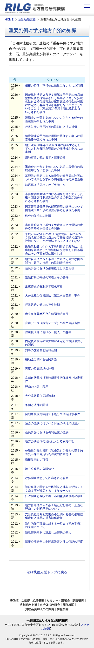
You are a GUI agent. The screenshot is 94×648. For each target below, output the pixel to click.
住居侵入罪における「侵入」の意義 (48, 332)
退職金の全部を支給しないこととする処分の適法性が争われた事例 (54, 119)
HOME (14, 600)
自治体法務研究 (50, 604)
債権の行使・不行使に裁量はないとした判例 (54, 85)
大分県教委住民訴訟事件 (41, 396)
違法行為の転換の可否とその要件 (46, 277)
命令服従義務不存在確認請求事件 (46, 314)
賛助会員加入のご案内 (39, 609)
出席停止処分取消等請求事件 (44, 286)
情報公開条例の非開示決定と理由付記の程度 (54, 541)
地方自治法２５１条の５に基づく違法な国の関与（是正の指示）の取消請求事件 (54, 260)
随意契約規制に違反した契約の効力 (48, 532)
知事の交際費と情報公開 (41, 350)
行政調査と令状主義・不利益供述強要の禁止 (54, 496)
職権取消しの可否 (36, 459)
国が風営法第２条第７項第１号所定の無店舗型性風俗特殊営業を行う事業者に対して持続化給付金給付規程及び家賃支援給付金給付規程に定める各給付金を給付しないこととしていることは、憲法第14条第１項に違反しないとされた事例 (54, 103)
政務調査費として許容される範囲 (46, 478)
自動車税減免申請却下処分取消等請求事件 (52, 414)
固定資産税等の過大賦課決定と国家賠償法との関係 (54, 342)
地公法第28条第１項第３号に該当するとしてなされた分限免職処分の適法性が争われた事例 (54, 148)
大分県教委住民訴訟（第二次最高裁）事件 (52, 295)
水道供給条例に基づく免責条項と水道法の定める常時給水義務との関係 (54, 226)
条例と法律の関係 (36, 405)
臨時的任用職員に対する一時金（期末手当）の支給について (54, 525)
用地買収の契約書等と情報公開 (45, 157)
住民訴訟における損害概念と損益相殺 (49, 268)
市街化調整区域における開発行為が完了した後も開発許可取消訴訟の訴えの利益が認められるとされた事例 (54, 197)
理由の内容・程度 (36, 386)
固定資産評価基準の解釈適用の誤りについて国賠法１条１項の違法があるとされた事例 (54, 208)
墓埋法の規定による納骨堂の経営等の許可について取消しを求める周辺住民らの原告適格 (54, 177)
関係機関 (68, 604)
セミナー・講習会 (58, 600)
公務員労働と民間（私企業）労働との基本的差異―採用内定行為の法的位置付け (54, 452)
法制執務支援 (28, 604)
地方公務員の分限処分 (39, 469)
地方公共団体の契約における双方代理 (49, 441)
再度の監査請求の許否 (39, 368)
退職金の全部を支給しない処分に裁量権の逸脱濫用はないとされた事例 (54, 168)
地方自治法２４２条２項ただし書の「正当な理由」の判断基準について (54, 507)
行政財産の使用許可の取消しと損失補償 (51, 126)
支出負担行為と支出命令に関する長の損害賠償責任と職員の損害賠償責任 (54, 516)
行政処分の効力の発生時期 (42, 304)
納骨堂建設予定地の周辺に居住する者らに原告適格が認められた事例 (54, 137)
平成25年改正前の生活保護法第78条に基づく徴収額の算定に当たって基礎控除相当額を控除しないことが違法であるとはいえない (54, 237)
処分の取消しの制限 (38, 215)
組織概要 (38, 600)
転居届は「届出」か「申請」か (45, 185)
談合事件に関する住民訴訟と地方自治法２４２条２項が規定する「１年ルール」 (54, 488)
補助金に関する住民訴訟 (41, 359)
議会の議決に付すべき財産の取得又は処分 (52, 423)
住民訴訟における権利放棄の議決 (46, 432)
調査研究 (78, 600)
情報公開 (62, 609)
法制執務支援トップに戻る (47, 572)
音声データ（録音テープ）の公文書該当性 (52, 323)
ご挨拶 (25, 600)
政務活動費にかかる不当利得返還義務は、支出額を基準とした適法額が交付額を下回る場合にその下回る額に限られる (54, 250)
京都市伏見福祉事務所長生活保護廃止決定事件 (54, 379)
